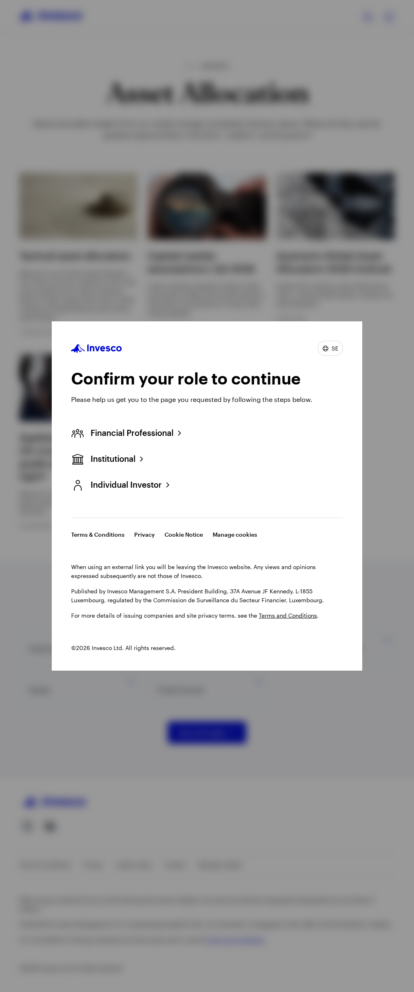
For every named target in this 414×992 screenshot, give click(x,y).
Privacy (144, 534)
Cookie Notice (184, 534)
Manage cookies (235, 534)
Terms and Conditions (288, 615)
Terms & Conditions (98, 534)
